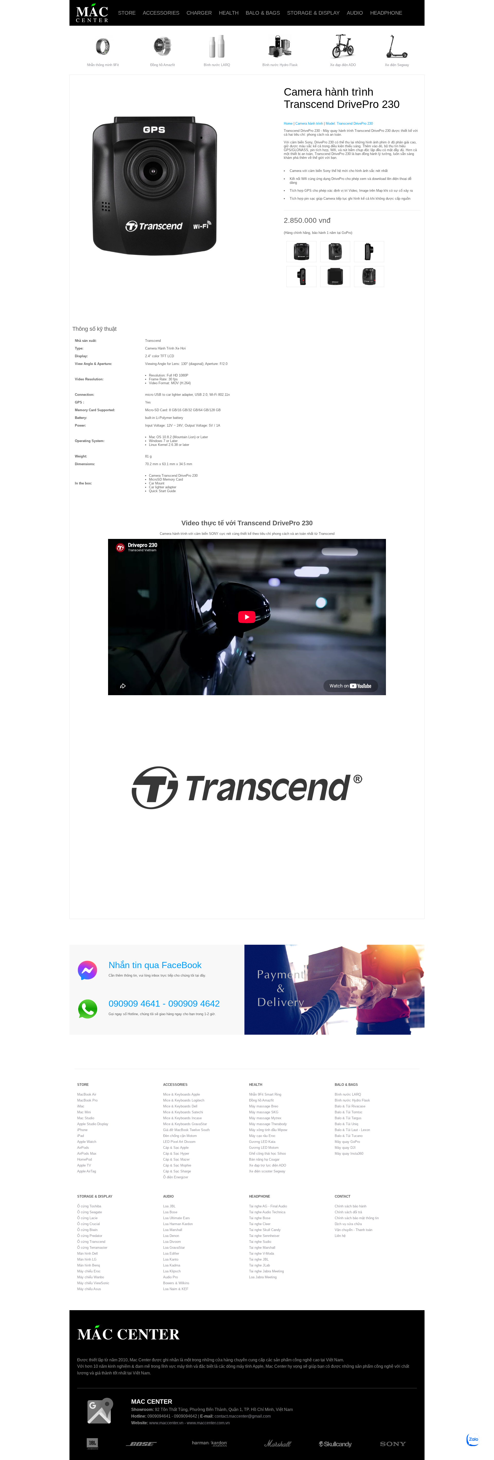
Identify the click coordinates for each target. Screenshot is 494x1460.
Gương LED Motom (264, 1148)
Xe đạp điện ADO (343, 65)
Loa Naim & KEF (175, 1289)
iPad (80, 1136)
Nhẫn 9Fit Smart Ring (265, 1094)
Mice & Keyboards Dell (180, 1106)
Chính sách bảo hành (350, 1206)
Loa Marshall (172, 1230)
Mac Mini (84, 1112)
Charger (199, 13)
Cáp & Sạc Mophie (177, 1165)
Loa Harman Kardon (178, 1224)
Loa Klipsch (172, 1271)
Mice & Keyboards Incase (182, 1118)
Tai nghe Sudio (260, 1242)
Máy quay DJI (345, 1148)
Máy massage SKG (263, 1112)
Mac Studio (85, 1118)
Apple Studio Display (92, 1124)
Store (127, 13)
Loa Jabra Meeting (263, 1277)
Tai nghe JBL (259, 1259)
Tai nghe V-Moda (261, 1253)
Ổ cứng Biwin (87, 1230)
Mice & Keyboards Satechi (183, 1112)
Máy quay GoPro (347, 1142)
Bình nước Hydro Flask (280, 65)
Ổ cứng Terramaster (92, 1248)
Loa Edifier (171, 1253)
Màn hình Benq (88, 1265)
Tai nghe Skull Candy (265, 1230)
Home (288, 123)
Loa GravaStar (174, 1248)
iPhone (82, 1130)
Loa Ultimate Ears (176, 1218)
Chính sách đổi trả (348, 1212)
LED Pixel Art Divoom (179, 1142)
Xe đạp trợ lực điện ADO (267, 1165)
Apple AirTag (86, 1171)
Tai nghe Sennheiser (264, 1236)
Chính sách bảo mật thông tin (357, 1218)
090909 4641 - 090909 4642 (164, 1003)
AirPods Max (86, 1153)
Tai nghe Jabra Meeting (266, 1271)
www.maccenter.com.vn (208, 1423)
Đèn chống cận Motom (180, 1136)
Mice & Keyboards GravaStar (185, 1124)
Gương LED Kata (262, 1142)
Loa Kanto (170, 1259)
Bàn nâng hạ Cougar (264, 1159)
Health (229, 13)
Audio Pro (170, 1277)
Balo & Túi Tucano (349, 1136)
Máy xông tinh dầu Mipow (268, 1130)
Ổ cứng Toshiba (89, 1206)
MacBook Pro (87, 1100)
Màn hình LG (86, 1259)
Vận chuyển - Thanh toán (353, 1230)
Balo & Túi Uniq (346, 1124)
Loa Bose (170, 1212)
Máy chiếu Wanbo (90, 1277)
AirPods (83, 1148)
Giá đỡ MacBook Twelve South (186, 1130)
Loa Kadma (171, 1265)
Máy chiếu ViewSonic (93, 1283)
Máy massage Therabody (268, 1124)
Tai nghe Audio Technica (267, 1212)
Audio (355, 13)
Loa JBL (169, 1206)
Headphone (386, 13)
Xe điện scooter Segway (267, 1171)
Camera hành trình (309, 123)
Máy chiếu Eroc (89, 1271)
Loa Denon (171, 1236)
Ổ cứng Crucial (88, 1224)
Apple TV (84, 1165)
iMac (80, 1106)
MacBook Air (86, 1094)
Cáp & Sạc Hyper (176, 1153)
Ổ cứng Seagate (89, 1212)
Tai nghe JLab (259, 1265)
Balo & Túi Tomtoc (349, 1112)
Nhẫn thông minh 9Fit (103, 65)
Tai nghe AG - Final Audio (268, 1206)
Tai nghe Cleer (259, 1224)
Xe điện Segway (397, 65)
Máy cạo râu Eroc (262, 1136)
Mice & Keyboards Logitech (183, 1100)
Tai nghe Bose (259, 1218)
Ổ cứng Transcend (91, 1242)
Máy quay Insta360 (349, 1153)
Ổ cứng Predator (89, 1236)
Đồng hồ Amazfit (162, 65)
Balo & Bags (263, 13)
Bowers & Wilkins (176, 1283)
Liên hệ (340, 1236)
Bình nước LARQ (217, 65)
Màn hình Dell (87, 1253)
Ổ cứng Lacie (87, 1218)
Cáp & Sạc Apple (176, 1148)
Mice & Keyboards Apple (181, 1094)
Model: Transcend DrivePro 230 (349, 123)
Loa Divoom (172, 1242)
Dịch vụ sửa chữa (348, 1224)
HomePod (84, 1159)
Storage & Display (313, 13)
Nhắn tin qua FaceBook (155, 965)
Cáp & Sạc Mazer (176, 1159)
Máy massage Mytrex (265, 1118)
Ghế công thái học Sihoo (267, 1153)
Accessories (161, 13)
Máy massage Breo (263, 1106)
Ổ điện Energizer (175, 1177)
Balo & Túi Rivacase (350, 1106)
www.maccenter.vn (166, 1423)
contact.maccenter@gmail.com (243, 1416)
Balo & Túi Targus (348, 1118)
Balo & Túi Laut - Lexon (352, 1130)
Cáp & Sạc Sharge (177, 1171)
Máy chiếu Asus (89, 1289)
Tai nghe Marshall (262, 1248)
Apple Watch (86, 1142)
